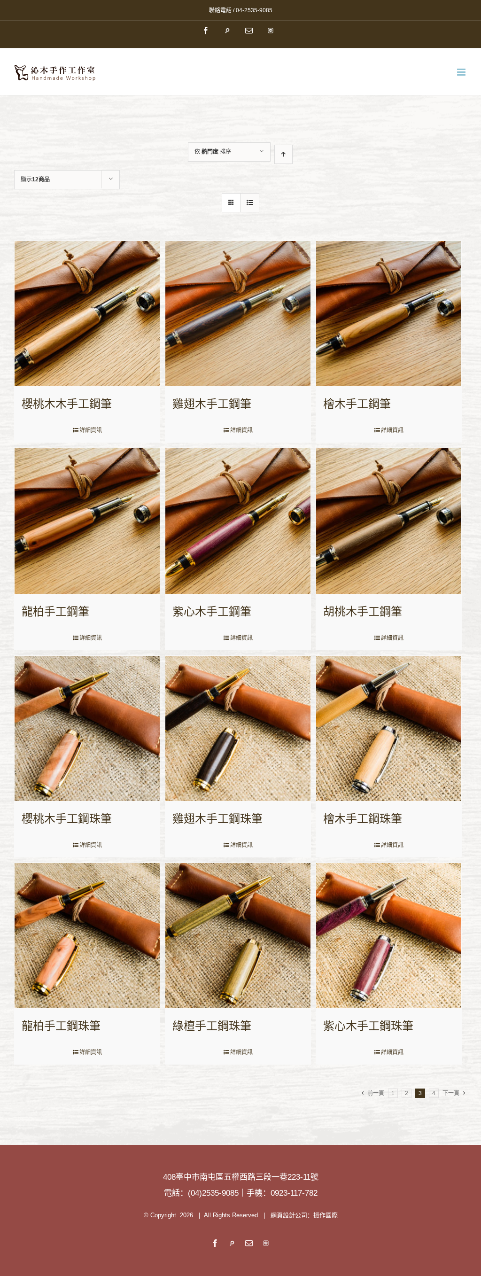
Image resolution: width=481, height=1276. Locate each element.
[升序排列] (283, 154)
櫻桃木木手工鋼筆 (67, 403)
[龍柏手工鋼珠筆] (87, 935)
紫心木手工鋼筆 (211, 611)
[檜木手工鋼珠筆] (388, 728)
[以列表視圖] (249, 203)
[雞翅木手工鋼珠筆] (237, 728)
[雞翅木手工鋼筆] (237, 313)
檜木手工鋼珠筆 (362, 818)
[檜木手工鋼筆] (388, 313)
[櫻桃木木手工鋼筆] (87, 313)
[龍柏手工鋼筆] (87, 520)
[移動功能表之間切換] (462, 72)
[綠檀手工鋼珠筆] (237, 935)
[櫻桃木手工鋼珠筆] (87, 728)
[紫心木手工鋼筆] (237, 520)
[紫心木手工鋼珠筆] (388, 935)
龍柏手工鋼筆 (55, 611)
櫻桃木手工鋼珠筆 (67, 818)
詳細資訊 (90, 430)
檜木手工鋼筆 (357, 403)
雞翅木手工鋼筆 (211, 403)
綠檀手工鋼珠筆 (211, 1025)
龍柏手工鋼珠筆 (61, 1025)
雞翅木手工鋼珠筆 (217, 818)
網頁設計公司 (289, 1215)
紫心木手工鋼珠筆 (368, 1025)
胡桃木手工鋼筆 (362, 611)
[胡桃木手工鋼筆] (388, 520)
